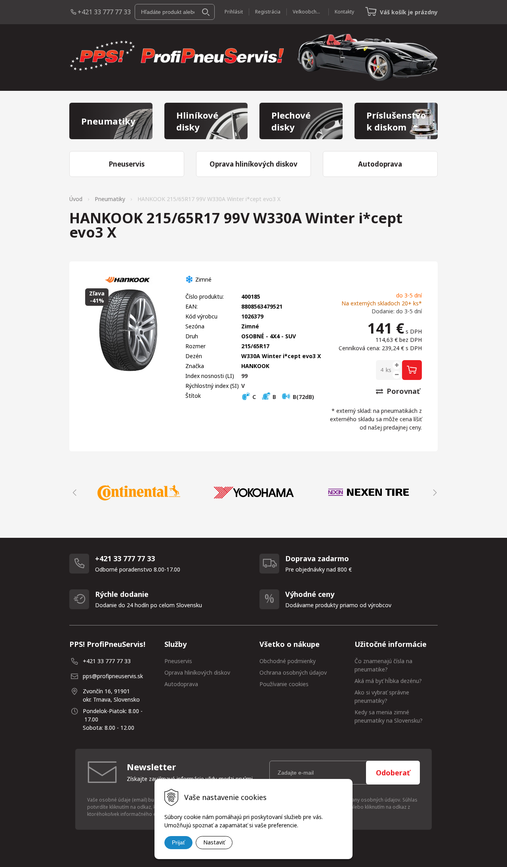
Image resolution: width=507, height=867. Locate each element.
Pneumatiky (110, 199)
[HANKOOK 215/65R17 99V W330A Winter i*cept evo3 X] (127, 330)
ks (388, 370)
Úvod (75, 199)
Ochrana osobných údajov (293, 672)
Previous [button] (73, 493)
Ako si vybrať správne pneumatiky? (382, 696)
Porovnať (402, 391)
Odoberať (393, 772)
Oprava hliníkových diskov (197, 672)
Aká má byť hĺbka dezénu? (388, 681)
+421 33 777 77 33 (104, 12)
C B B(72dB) (282, 397)
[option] (138, 493)
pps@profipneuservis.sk (113, 676)
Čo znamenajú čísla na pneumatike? (383, 665)
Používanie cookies (284, 684)
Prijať (178, 842)
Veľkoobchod (307, 11)
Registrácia (267, 11)
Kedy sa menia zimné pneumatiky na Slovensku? (389, 716)
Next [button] (434, 493)
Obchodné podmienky (287, 661)
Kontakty (344, 11)
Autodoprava (181, 684)
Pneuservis (178, 661)
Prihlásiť (234, 11)
